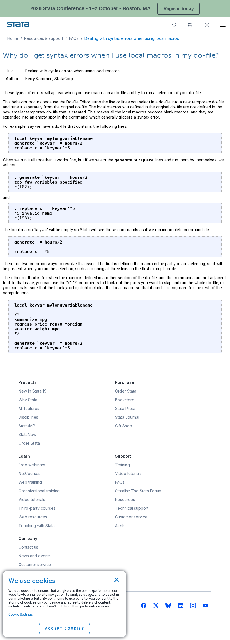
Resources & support (43, 38)
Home (12, 38)
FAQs (74, 38)
